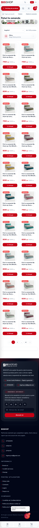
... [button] (21, 342)
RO (32, 2)
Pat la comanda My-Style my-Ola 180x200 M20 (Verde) (29, 116)
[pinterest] (20, 404)
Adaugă (11, 67)
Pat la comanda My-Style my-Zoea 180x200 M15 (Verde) (9, 323)
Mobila (20, 14)
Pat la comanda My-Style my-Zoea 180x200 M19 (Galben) (10, 175)
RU (36, 2)
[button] (30, 342)
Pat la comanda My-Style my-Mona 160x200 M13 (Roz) (28, 205)
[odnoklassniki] (25, 404)
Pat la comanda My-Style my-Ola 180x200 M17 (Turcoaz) (10, 235)
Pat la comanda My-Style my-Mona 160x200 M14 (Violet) (29, 146)
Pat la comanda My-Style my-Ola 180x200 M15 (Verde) (29, 294)
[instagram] (11, 404)
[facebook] (7, 404)
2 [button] (17, 342)
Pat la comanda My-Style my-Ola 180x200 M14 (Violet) (29, 323)
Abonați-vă (19, 415)
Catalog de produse (11, 8)
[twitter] (16, 404)
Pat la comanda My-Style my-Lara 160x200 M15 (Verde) (9, 116)
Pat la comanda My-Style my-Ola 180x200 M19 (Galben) (10, 146)
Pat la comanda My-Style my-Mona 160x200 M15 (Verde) (9, 57)
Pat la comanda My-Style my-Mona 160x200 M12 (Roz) (9, 294)
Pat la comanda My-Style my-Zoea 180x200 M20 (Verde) (28, 86)
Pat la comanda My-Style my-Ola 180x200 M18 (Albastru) (29, 175)
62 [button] (26, 342)
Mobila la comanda (31, 14)
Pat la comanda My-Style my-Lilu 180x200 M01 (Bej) (10, 86)
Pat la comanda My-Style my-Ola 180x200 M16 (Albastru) (10, 264)
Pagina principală (9, 14)
